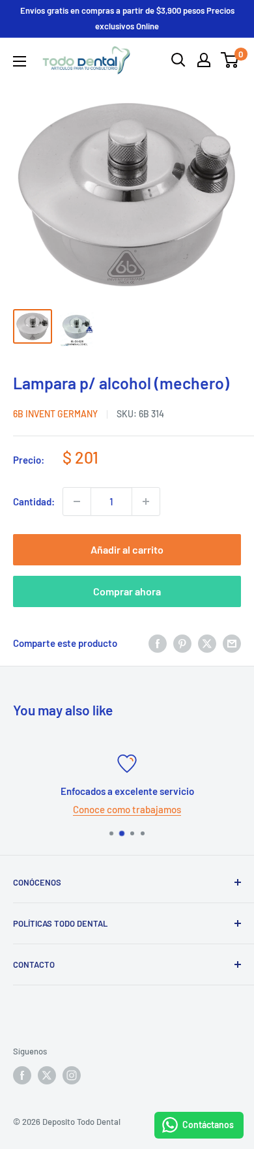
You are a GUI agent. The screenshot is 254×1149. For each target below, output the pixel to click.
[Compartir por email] (232, 643)
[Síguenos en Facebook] (22, 1075)
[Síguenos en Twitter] (47, 1075)
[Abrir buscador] (178, 60)
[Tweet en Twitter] (207, 643)
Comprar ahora (127, 591)
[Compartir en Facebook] (157, 643)
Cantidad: (34, 501)
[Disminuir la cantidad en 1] (77, 501)
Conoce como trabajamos (127, 809)
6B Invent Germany (55, 413)
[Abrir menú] (19, 61)
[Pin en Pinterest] (182, 643)
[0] (230, 60)
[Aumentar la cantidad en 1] (146, 501)
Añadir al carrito (127, 549)
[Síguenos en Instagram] (72, 1075)
